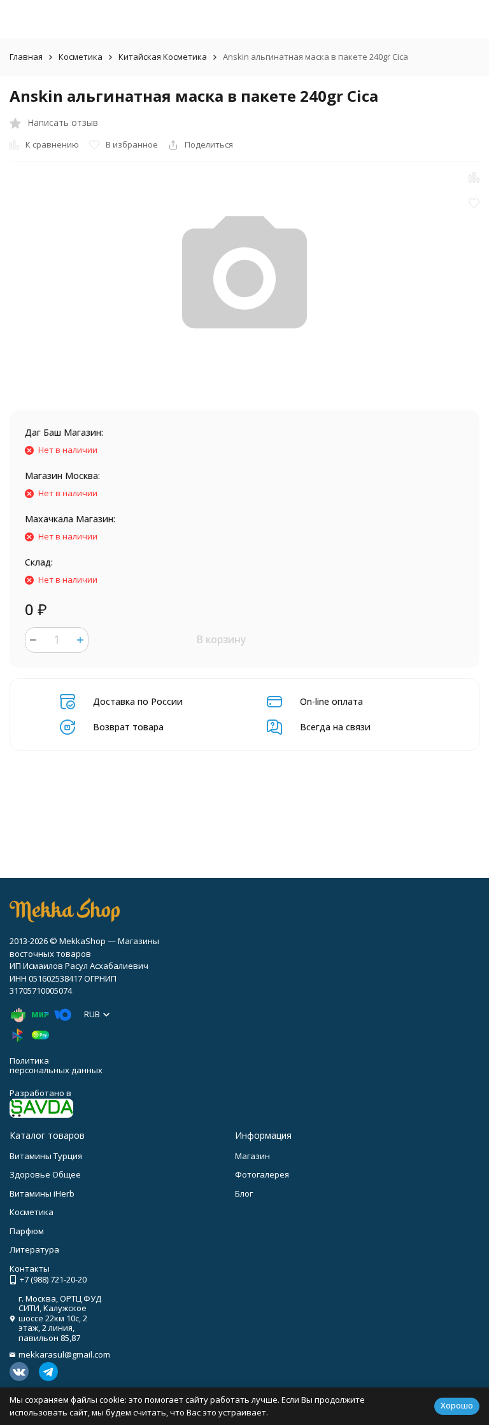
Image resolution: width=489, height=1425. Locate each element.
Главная (26, 56)
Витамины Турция (46, 1156)
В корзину (221, 639)
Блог (244, 1193)
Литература (34, 1249)
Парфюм (27, 1231)
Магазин (252, 1156)
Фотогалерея (262, 1174)
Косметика (81, 56)
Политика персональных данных (56, 1065)
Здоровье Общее (45, 1174)
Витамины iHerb (42, 1193)
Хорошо (457, 1405)
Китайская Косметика (162, 56)
